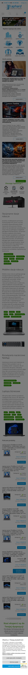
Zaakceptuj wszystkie (14, 666)
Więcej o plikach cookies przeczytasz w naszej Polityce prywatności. (13, 653)
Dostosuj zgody (14, 662)
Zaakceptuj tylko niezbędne (14, 658)
